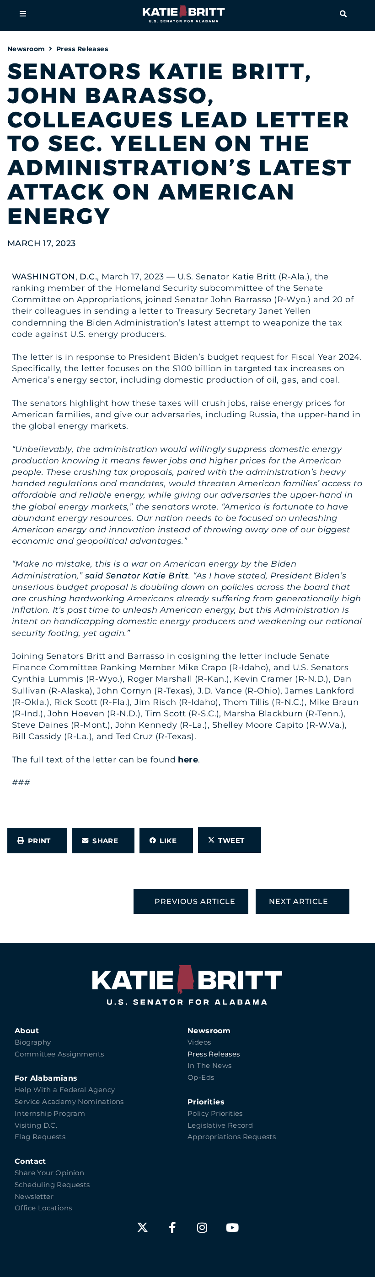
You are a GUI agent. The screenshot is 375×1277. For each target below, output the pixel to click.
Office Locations (43, 1208)
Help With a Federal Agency (65, 1090)
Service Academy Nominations (69, 1102)
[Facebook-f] (172, 1227)
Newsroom (26, 49)
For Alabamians (46, 1078)
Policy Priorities (215, 1113)
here (188, 760)
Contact (30, 1161)
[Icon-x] (142, 1227)
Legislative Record (220, 1125)
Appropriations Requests (232, 1137)
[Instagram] (202, 1227)
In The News (209, 1066)
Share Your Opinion (49, 1173)
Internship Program (50, 1113)
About (27, 1030)
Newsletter (34, 1197)
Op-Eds (201, 1077)
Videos (199, 1042)
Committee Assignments (59, 1054)
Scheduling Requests (52, 1185)
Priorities (206, 1102)
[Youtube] (232, 1227)
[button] (23, 13)
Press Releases (82, 49)
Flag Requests (40, 1137)
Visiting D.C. (36, 1125)
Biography (33, 1042)
